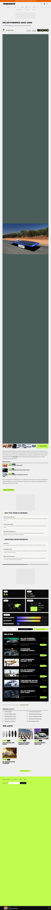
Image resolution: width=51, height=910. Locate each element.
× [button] (49, 1)
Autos (9, 20)
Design (26, 7)
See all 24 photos (8, 489)
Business (34, 7)
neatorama (34, 30)
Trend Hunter (4, 20)
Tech (15, 7)
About (25, 779)
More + (49, 7)
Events (33, 9)
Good (42, 7)
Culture (22, 7)
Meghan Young (10, 30)
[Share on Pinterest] (47, 30)
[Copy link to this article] (38, 30)
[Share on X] (45, 30)
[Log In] (44, 4)
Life (18, 7)
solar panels (15, 456)
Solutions (27, 9)
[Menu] (47, 4)
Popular (8, 7)
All (4, 7)
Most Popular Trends (24, 704)
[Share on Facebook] (43, 30)
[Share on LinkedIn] (41, 30)
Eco (38, 7)
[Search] (42, 4)
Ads (30, 7)
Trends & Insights (19, 9)
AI (11, 7)
